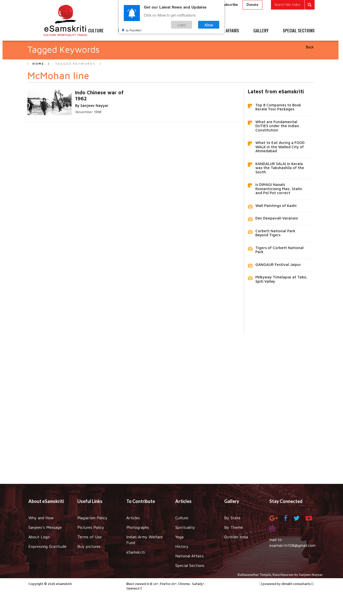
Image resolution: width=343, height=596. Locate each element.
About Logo (39, 537)
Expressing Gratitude (47, 546)
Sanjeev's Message (45, 527)
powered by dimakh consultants (287, 584)
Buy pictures (88, 546)
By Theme (233, 527)
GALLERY (260, 31)
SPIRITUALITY (129, 31)
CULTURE (96, 31)
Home (38, 63)
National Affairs (189, 556)
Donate (252, 5)
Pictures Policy (90, 527)
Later (182, 24)
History (182, 546)
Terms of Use (89, 537)
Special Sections (189, 565)
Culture (181, 517)
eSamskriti (135, 552)
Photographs (137, 527)
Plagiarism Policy (92, 517)
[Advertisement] (171, 404)
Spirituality (185, 527)
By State (232, 517)
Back (310, 46)
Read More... (87, 92)
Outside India (236, 537)
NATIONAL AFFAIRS (223, 31)
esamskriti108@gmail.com (292, 545)
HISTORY (186, 31)
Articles (133, 517)
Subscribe (230, 4)
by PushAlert (133, 30)
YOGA (160, 31)
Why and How (41, 517)
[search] (292, 5)
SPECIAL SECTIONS (299, 31)
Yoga (179, 537)
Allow (208, 24)
